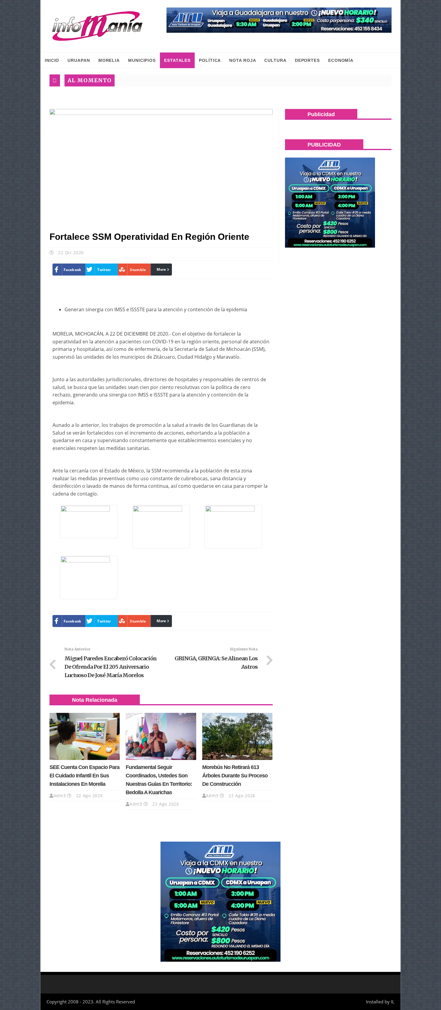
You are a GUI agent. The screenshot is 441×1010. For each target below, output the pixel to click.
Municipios (142, 60)
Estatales (177, 60)
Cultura (275, 60)
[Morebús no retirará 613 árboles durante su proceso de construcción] (237, 736)
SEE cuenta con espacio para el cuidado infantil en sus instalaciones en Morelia (84, 775)
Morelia (109, 60)
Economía (340, 60)
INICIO (52, 60)
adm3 (59, 795)
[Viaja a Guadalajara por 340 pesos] (279, 20)
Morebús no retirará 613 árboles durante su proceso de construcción (235, 775)
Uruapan (79, 60)
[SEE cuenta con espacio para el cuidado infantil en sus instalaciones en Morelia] (85, 736)
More (161, 269)
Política (210, 60)
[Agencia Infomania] (98, 26)
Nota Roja (242, 60)
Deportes (307, 60)
